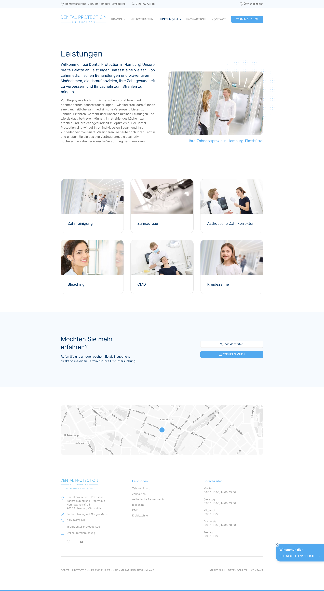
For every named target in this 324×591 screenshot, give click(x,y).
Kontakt (219, 19)
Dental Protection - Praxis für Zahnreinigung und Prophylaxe (107, 570)
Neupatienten (142, 19)
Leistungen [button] (168, 19)
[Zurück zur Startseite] (83, 19)
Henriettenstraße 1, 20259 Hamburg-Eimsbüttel (95, 3)
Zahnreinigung (141, 488)
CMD (135, 510)
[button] (162, 430)
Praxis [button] (116, 19)
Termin (247, 19)
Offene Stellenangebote (297, 556)
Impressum (217, 570)
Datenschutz (238, 570)
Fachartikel (196, 19)
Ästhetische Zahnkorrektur (149, 499)
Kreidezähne (140, 515)
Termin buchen (234, 354)
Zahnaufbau (139, 494)
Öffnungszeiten (253, 3)
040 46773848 (145, 3)
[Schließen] (276, 544)
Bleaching (138, 504)
